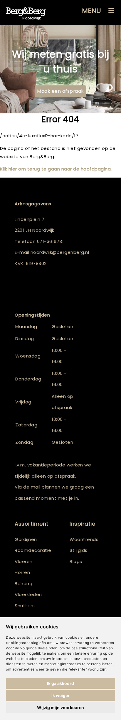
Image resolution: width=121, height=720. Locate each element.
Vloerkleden (28, 594)
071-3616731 (50, 241)
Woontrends (84, 539)
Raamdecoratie (33, 550)
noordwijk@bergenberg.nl (60, 252)
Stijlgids (79, 550)
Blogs (76, 561)
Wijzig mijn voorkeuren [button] (60, 707)
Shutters (25, 606)
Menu (91, 10)
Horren (22, 572)
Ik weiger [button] (60, 695)
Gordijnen (26, 539)
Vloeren (24, 561)
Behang (23, 583)
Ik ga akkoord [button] (60, 683)
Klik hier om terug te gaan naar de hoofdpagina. (56, 169)
